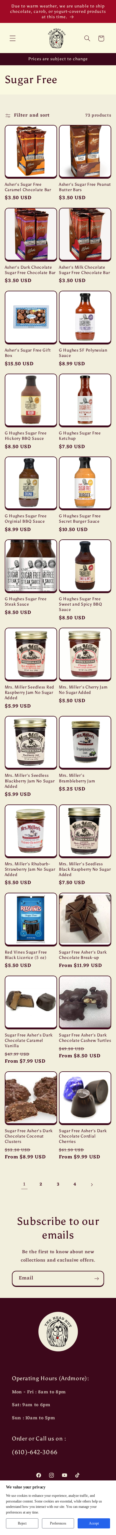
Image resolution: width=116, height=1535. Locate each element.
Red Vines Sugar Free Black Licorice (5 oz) (26, 954)
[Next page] (91, 1185)
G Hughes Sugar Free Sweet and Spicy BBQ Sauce (80, 604)
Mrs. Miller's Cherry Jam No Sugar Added (83, 689)
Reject (22, 1523)
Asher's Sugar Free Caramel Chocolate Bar (28, 187)
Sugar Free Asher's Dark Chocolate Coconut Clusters (29, 1136)
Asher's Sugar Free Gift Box (28, 352)
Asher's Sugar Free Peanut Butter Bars (85, 187)
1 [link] (24, 1184)
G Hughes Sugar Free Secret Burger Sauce (80, 518)
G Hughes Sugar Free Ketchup (80, 435)
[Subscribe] (97, 1278)
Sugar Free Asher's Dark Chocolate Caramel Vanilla (29, 1040)
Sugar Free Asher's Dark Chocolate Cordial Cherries (83, 1136)
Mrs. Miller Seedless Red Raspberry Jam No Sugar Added (29, 692)
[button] (12, 38)
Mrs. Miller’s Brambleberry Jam (77, 778)
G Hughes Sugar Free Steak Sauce (26, 601)
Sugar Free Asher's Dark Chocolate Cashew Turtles (85, 1037)
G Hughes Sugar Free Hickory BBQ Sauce (26, 435)
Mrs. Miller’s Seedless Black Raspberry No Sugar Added (85, 869)
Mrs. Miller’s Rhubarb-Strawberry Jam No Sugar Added (30, 869)
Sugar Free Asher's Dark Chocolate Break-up (83, 954)
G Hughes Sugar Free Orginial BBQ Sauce (26, 518)
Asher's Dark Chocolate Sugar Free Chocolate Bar (30, 269)
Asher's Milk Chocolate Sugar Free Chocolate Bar (84, 269)
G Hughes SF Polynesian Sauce (83, 352)
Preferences (58, 1523)
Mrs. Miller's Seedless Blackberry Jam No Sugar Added (30, 781)
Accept (94, 1523)
